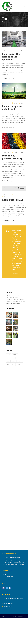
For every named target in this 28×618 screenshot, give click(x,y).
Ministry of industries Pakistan (12, 557)
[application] (14, 188)
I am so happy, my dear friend (12, 107)
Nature (20, 361)
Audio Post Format (12, 200)
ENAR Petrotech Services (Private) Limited (15, 562)
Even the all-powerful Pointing (12, 157)
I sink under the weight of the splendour (11, 57)
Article (8, 354)
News (8, 364)
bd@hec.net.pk (8, 610)
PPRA (6, 574)
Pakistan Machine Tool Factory (12, 561)
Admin (15, 51)
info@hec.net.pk (8, 606)
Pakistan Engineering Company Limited (14, 564)
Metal (8, 361)
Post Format (7, 197)
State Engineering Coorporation (12, 559)
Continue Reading (7, 78)
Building (15, 354)
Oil (13, 364)
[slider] (22, 188)
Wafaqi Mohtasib (9, 576)
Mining (13, 361)
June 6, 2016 (7, 51)
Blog (22, 51)
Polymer (18, 364)
